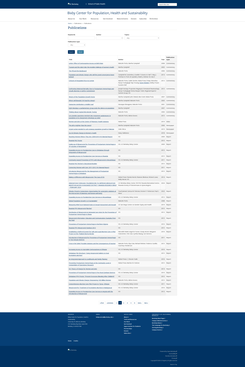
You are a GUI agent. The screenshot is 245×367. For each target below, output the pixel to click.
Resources (95, 19)
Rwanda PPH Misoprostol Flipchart (80, 208)
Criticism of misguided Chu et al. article (81, 81)
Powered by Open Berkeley (168, 351)
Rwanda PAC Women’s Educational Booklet (83, 164)
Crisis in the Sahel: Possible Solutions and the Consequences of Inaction (92, 243)
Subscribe (143, 19)
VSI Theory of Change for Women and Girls (83, 269)
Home (70, 23)
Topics (126, 35)
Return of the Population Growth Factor (82, 97)
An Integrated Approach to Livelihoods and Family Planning (88, 259)
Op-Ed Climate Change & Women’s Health (82, 133)
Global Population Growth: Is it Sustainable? (83, 201)
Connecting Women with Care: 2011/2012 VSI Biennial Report (89, 167)
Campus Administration (160, 320)
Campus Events (157, 330)
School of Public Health (96, 4)
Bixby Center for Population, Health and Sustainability (107, 13)
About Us (71, 19)
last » (146, 303)
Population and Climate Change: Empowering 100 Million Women (90, 280)
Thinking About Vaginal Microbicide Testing (83, 112)
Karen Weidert (144, 83)
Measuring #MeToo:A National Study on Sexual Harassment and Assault (92, 205)
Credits (76, 341)
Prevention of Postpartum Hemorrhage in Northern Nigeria (88, 224)
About (126, 317)
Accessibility (173, 353)
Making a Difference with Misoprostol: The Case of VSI (86, 177)
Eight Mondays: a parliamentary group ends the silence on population (91, 108)
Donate (133, 19)
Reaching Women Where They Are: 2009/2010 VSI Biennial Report (90, 137)
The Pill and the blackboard (78, 71)
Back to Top (173, 364)
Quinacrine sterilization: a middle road (81, 104)
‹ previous (110, 303)
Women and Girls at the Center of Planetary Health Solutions (89, 121)
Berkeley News (157, 323)
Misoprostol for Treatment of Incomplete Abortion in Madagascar (90, 288)
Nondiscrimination (171, 356)
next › (140, 303)
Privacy (174, 358)
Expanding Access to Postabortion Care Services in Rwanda (88, 156)
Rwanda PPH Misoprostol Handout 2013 (82, 228)
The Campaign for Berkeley (161, 325)
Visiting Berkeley (158, 327)
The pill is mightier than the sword (80, 125)
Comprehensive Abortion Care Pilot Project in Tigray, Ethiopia (89, 284)
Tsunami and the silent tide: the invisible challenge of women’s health (91, 67)
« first (102, 303)
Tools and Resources (130, 319)
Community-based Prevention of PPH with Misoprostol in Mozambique (92, 160)
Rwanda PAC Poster (75, 140)
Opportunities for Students (132, 326)
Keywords (71, 35)
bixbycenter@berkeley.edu (105, 317)
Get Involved (108, 19)
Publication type (74, 42)
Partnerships (128, 328)
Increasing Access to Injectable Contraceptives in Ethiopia (88, 249)
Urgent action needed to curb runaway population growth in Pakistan (91, 129)
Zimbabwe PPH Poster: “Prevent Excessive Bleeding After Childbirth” (91, 276)
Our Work (83, 19)
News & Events (122, 19)
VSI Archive (153, 19)
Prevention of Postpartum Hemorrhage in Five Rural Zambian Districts (92, 272)
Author (98, 35)
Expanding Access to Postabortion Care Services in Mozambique (90, 197)
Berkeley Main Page (158, 318)
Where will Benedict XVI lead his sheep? (82, 100)
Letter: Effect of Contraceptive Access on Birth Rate (86, 63)
